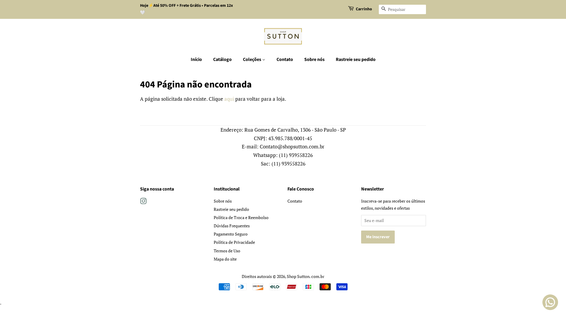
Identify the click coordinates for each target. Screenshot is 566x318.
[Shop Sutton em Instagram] (143, 202)
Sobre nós (314, 59)
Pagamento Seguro (231, 234)
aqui (229, 98)
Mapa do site (225, 259)
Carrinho (364, 9)
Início (196, 59)
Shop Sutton (298, 276)
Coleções (252, 59)
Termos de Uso (227, 251)
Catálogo (222, 59)
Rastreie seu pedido (356, 59)
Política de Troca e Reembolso (241, 217)
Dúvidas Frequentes (232, 225)
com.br (317, 276)
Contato (285, 59)
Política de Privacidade (234, 242)
